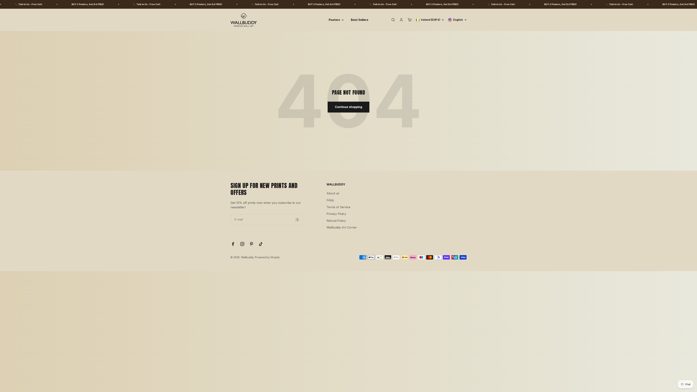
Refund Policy (336, 220)
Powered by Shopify (267, 257)
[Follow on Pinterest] (251, 244)
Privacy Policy (336, 214)
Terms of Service (338, 207)
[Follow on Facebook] (233, 244)
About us (333, 193)
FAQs (330, 200)
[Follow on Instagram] (242, 244)
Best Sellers (359, 20)
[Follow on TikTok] (260, 244)
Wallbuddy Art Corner (342, 227)
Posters (334, 20)
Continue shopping (348, 107)
